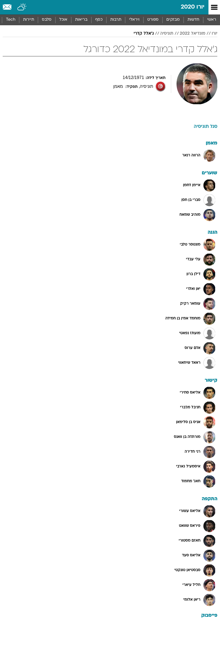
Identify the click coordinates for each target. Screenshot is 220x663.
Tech (10, 20)
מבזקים (173, 20)
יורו (214, 33)
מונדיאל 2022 (192, 33)
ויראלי (134, 20)
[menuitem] (193, 20)
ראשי (211, 20)
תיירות (28, 20)
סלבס (47, 20)
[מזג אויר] (22, 7)
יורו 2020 (192, 7)
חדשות (193, 20)
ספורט (153, 20)
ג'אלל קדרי (144, 33)
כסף (98, 20)
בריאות (81, 20)
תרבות (115, 20)
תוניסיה (166, 33)
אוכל (63, 20)
